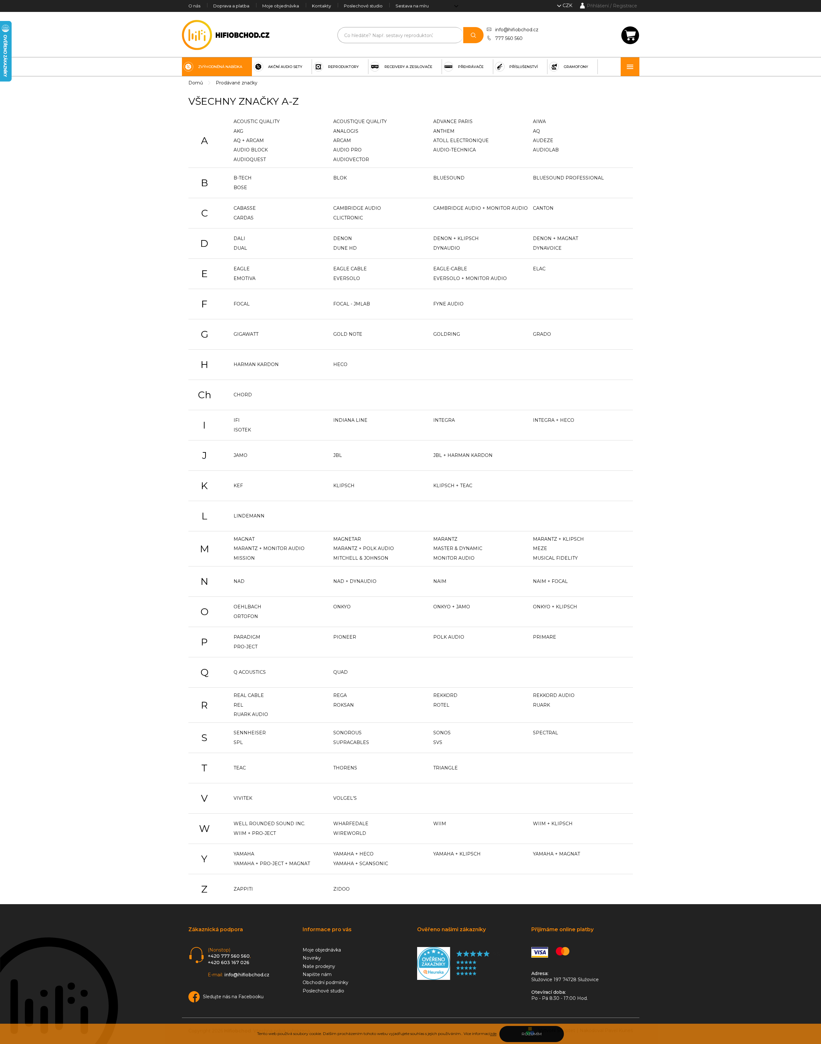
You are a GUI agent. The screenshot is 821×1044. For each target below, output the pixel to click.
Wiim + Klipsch (553, 823)
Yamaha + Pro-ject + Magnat (272, 863)
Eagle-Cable (450, 269)
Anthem (444, 131)
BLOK (340, 178)
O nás (194, 5)
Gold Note (347, 334)
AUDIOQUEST (250, 159)
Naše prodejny (319, 966)
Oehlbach (247, 607)
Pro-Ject (245, 647)
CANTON (543, 208)
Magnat (244, 539)
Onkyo (342, 607)
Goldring (446, 334)
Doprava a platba (231, 5)
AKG (238, 131)
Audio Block (251, 150)
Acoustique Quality (360, 121)
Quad (340, 672)
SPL (238, 742)
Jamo (240, 455)
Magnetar (347, 539)
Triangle (445, 768)
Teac (240, 768)
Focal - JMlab (351, 304)
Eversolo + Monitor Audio (470, 278)
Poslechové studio (363, 5)
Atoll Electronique (461, 140)
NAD (239, 581)
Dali (239, 238)
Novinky (312, 958)
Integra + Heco (553, 420)
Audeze (543, 140)
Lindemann (249, 516)
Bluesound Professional (568, 178)
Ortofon (246, 616)
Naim (439, 581)
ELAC (539, 269)
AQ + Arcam (249, 140)
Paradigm (247, 637)
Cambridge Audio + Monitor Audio (480, 208)
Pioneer (344, 637)
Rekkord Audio (554, 695)
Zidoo (341, 889)
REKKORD (445, 695)
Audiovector (351, 159)
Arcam (342, 140)
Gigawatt (246, 334)
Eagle (242, 269)
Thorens (345, 768)
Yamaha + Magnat (556, 854)
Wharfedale (350, 823)
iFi (237, 420)
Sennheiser (250, 733)
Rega (340, 695)
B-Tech (243, 178)
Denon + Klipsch (456, 238)
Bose (240, 187)
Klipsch (344, 485)
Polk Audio (448, 637)
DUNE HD (345, 248)
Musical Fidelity (555, 558)
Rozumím (532, 1033)
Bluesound (449, 178)
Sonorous (347, 733)
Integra (444, 420)
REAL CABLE (249, 695)
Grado (542, 334)
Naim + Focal (550, 581)
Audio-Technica (454, 150)
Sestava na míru (412, 5)
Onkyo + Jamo (451, 607)
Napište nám (317, 974)
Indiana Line (350, 420)
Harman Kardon (256, 364)
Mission (244, 558)
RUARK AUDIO (251, 714)
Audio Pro (347, 150)
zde (493, 1033)
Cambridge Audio (357, 208)
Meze (540, 548)
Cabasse (245, 208)
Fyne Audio (448, 304)
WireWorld (349, 833)
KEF (238, 485)
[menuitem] (217, 66)
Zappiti (243, 889)
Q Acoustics (250, 672)
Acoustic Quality (257, 121)
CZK (568, 5)
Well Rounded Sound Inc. (269, 823)
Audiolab (546, 150)
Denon (342, 238)
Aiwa (539, 121)
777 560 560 (509, 38)
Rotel (441, 705)
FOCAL (242, 304)
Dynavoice (547, 248)
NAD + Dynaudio (354, 581)
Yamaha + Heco (353, 854)
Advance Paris (453, 121)
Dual (240, 248)
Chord (243, 395)
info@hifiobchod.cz (516, 30)
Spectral (545, 733)
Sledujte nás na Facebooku (233, 997)
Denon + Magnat (555, 238)
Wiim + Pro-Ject (255, 833)
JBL (337, 455)
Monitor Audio (454, 558)
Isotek (242, 430)
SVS (437, 742)
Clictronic (348, 218)
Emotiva (244, 278)
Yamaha (244, 854)
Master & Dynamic (457, 548)
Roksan (343, 705)
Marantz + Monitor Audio (269, 548)
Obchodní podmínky (325, 982)
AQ (536, 131)
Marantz (445, 539)
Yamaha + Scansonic (360, 863)
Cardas (244, 218)
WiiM (439, 823)
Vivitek (243, 798)
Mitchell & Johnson (360, 558)
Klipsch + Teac (452, 485)
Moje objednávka (280, 5)
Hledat (473, 35)
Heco (340, 364)
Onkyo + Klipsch (555, 607)
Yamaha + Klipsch (457, 854)
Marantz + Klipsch (558, 539)
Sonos (442, 733)
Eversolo (346, 278)
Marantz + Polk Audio (363, 548)
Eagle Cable (350, 269)
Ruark (541, 705)
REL (238, 705)
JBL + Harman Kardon (463, 455)
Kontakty (321, 5)
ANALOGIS (345, 131)
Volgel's (345, 798)
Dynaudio (446, 248)
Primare (544, 637)
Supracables (351, 742)
